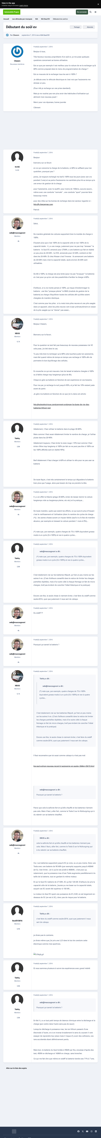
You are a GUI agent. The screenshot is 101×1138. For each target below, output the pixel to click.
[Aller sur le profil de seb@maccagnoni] (17, 223)
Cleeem (16, 35)
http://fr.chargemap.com (43, 204)
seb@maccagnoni (17, 233)
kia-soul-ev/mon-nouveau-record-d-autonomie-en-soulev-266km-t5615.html (64, 766)
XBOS (17, 333)
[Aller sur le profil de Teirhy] (17, 429)
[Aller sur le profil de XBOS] (17, 324)
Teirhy (17, 438)
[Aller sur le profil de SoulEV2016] (17, 911)
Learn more (4, 4)
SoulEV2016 (17, 921)
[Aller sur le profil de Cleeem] (7, 35)
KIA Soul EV (45, 35)
